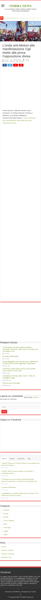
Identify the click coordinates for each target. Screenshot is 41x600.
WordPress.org (6, 557)
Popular (12, 458)
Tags (29, 458)
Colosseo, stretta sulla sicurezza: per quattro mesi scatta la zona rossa (19, 370)
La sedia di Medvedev (11, 356)
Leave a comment (10, 61)
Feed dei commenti (7, 554)
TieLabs (33, 592)
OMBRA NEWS (20, 6)
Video (5, 534)
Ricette (6, 517)
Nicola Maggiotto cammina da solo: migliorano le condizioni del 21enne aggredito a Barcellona (20, 362)
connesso (35, 397)
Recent (4, 458)
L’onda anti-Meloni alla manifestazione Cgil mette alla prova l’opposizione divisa (19, 120)
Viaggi (6, 531)
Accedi (3, 547)
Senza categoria (9, 520)
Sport (5, 524)
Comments (21, 458)
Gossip (6, 513)
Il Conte (6, 60)
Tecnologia (7, 527)
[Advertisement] (20, 88)
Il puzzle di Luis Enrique (11, 383)
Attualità (27, 60)
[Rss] (20, 594)
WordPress (17, 592)
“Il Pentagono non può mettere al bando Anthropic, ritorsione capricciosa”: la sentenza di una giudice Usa (20, 349)
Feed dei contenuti (7, 550)
